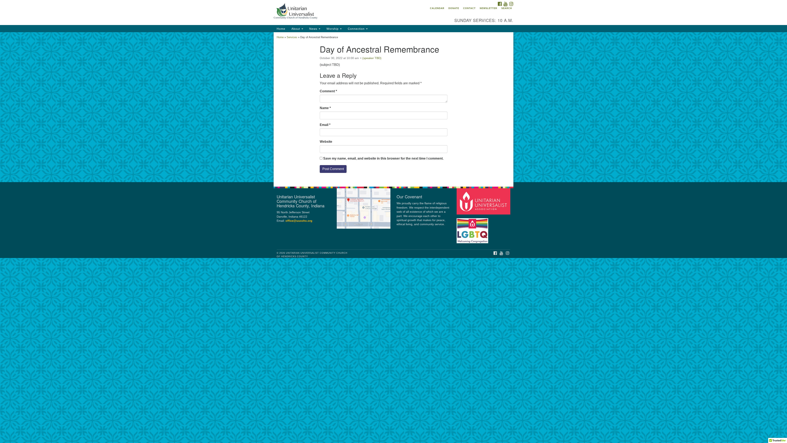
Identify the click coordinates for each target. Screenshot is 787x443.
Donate (453, 8)
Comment (328, 91)
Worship (333, 28)
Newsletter (488, 8)
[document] (393, 107)
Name (325, 108)
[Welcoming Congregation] (473, 228)
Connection (357, 28)
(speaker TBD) (371, 58)
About (296, 28)
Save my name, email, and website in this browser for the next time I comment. (383, 158)
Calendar (437, 8)
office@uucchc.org (298, 220)
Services (292, 37)
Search (506, 8)
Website (326, 141)
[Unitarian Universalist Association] (484, 201)
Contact (469, 8)
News (313, 28)
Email (325, 125)
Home (281, 28)
